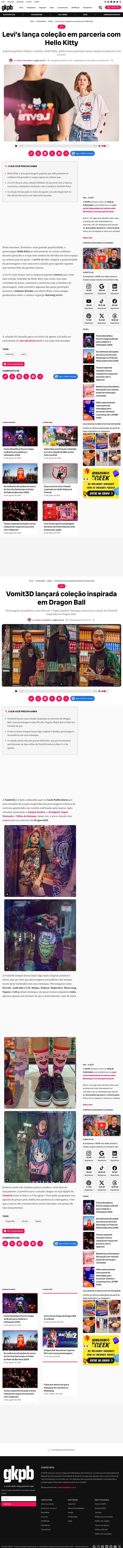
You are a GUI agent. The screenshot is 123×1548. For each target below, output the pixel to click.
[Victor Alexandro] (11, 60)
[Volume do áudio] (99, 146)
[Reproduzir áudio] (16, 146)
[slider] (58, 145)
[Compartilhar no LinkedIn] (45, 153)
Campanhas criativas (112, 15)
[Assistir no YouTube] (102, 258)
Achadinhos (87, 7)
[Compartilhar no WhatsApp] (38, 153)
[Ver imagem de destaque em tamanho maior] (61, 103)
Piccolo (25, 1221)
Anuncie (29, 2)
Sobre (3, 2)
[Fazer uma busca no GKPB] (100, 8)
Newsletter (20, 2)
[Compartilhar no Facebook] (59, 153)
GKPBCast (75, 7)
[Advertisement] (40, 223)
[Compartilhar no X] (52, 153)
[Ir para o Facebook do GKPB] (117, 2)
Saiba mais (87, 237)
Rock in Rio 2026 (9, 15)
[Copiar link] (31, 153)
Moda (50, 21)
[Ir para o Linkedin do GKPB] (111, 2)
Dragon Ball (10, 1221)
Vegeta (38, 1221)
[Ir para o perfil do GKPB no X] (120, 2)
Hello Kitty (10, 354)
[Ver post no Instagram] (89, 441)
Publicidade (31, 7)
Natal (85, 15)
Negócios (42, 7)
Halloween (62, 15)
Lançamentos (62, 7)
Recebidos (10, 2)
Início (21, 7)
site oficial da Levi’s (30, 340)
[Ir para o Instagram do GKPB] (105, 2)
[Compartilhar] (66, 153)
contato (36, 2)
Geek (52, 7)
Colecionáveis (36, 15)
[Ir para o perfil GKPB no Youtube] (114, 2)
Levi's (23, 354)
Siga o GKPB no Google (84, 153)
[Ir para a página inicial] (7, 7)
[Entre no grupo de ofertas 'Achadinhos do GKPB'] (101, 483)
